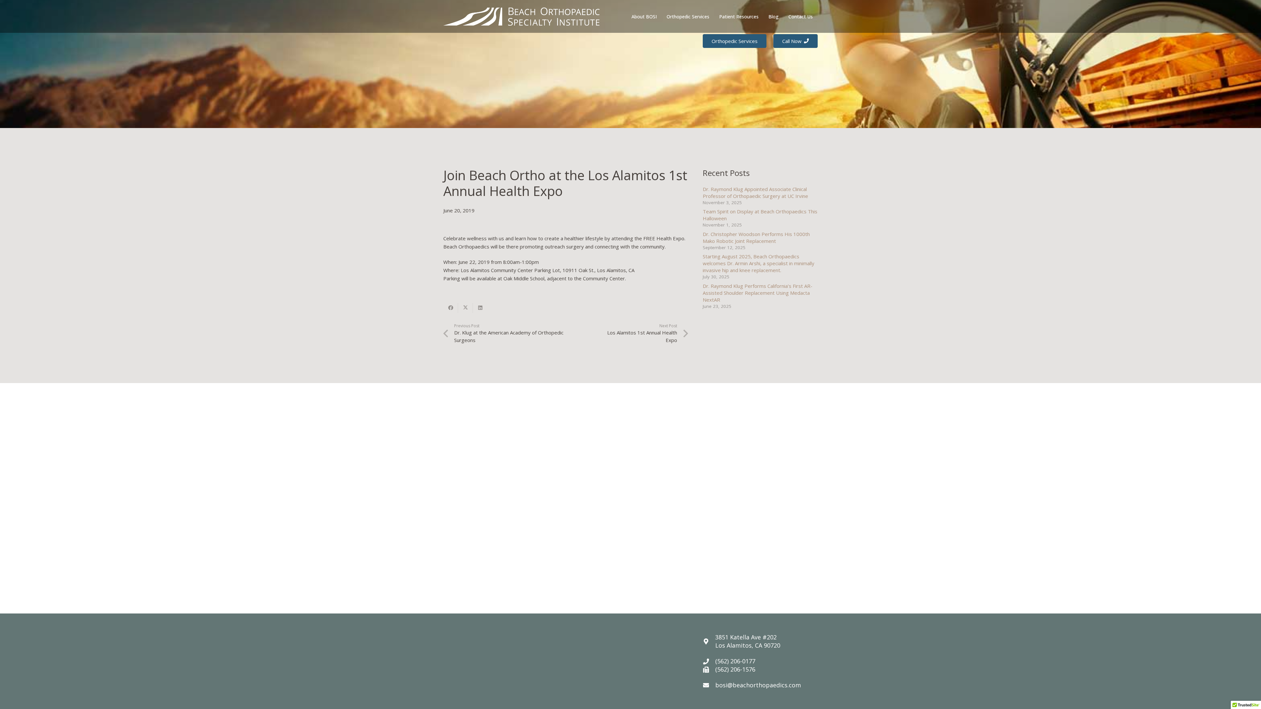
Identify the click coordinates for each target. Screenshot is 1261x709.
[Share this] (450, 308)
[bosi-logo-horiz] (521, 17)
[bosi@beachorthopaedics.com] (709, 685)
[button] (661, 16)
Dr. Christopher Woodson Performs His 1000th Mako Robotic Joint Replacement (756, 237)
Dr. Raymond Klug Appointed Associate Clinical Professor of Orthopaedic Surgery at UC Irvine (755, 192)
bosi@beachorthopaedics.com (758, 685)
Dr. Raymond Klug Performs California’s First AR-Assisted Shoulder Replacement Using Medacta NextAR (757, 293)
